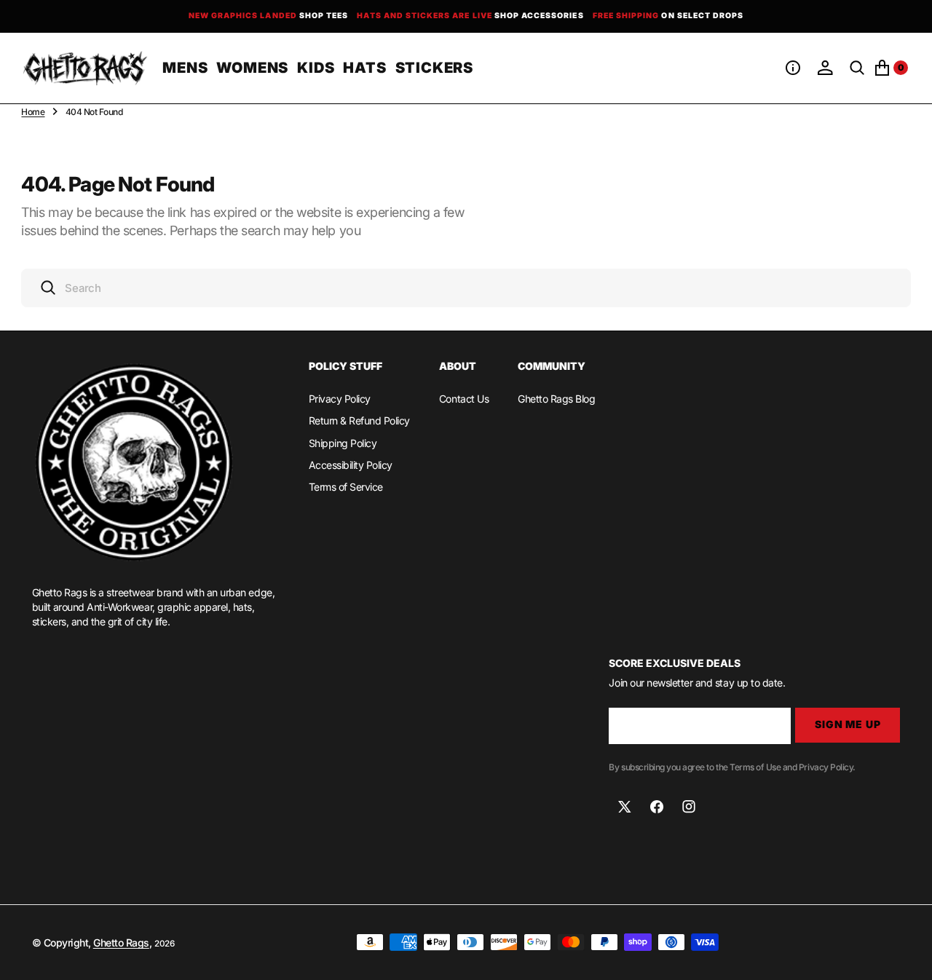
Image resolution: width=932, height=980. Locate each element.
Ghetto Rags (121, 942)
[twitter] (625, 807)
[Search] (857, 68)
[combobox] (465, 288)
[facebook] (657, 807)
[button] (793, 68)
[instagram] (689, 807)
